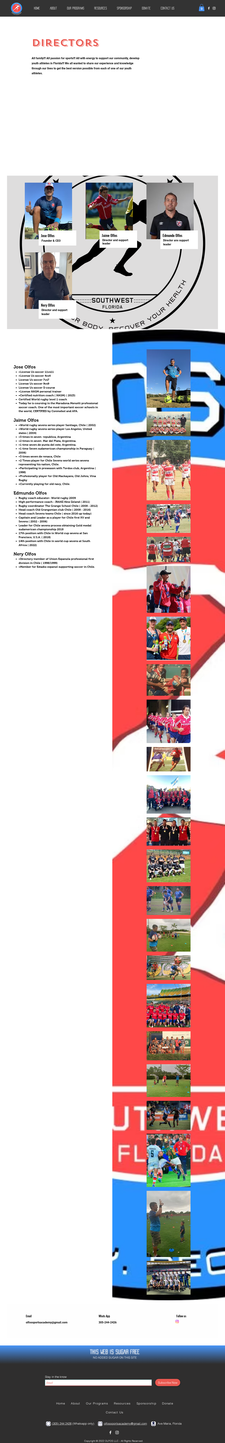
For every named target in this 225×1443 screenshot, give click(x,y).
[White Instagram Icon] (214, 8)
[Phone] (48, 1423)
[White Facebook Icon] (209, 8)
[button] (53, 8)
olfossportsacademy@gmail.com (47, 1322)
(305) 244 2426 (62, 1423)
